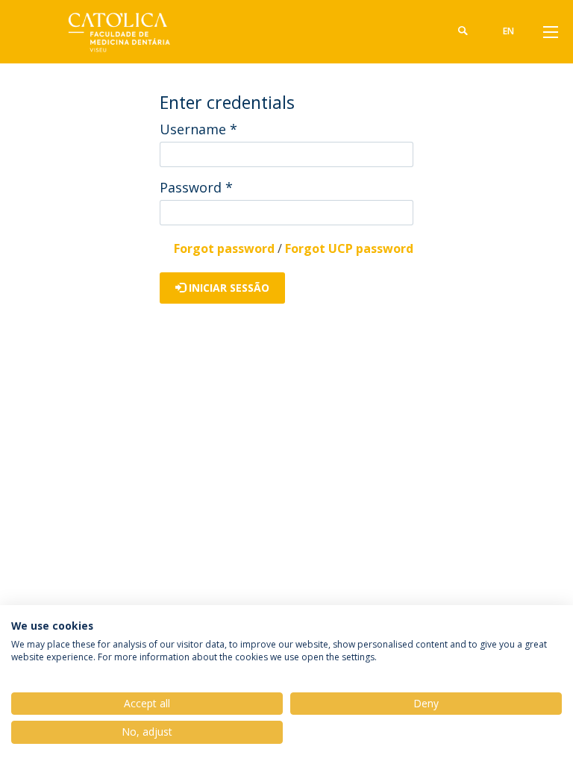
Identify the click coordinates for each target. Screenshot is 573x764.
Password (196, 187)
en (508, 31)
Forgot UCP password (349, 248)
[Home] (115, 31)
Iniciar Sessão (227, 288)
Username (198, 129)
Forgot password (224, 248)
